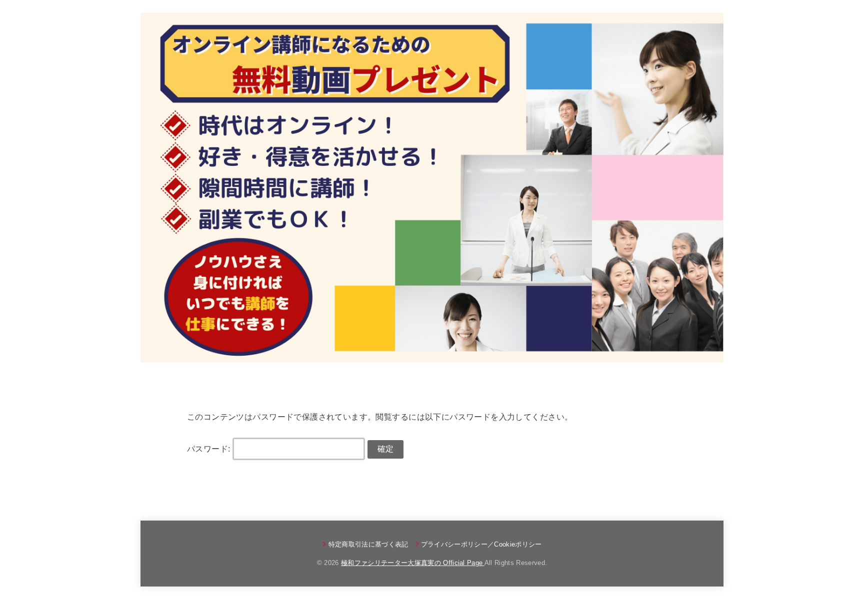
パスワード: (209, 448)
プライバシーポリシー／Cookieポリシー (481, 544)
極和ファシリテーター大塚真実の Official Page (412, 563)
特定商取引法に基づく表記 (368, 544)
